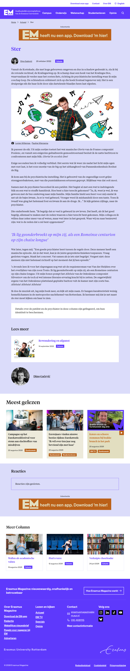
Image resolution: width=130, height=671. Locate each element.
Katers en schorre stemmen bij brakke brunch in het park (100, 438)
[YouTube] (120, 612)
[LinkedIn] (107, 612)
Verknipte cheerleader (101, 558)
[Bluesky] (101, 619)
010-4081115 (77, 620)
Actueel (23, 22)
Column (59, 61)
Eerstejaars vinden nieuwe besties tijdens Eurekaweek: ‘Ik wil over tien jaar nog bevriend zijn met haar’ (64, 439)
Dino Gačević (26, 61)
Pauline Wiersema (40, 143)
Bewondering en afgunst (54, 340)
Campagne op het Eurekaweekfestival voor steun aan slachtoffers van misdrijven (22, 439)
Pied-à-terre (55, 558)
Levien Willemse (22, 143)
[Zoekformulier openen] (123, 13)
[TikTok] (114, 612)
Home (13, 22)
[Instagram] (101, 612)
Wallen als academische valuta (21, 560)
